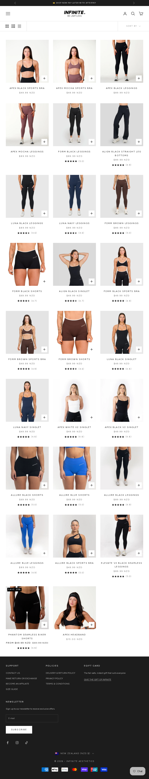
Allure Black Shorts (27, 495)
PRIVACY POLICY (54, 678)
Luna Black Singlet (122, 359)
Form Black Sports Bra (122, 291)
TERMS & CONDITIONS (58, 683)
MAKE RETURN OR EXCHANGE (21, 678)
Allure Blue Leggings (27, 563)
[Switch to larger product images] (7, 26)
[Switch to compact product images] (19, 26)
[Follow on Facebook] (7, 742)
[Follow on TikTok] (26, 742)
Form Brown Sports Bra (27, 359)
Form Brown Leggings (122, 223)
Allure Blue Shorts (74, 495)
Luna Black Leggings (27, 223)
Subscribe (19, 729)
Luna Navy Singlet (27, 427)
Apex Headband (74, 634)
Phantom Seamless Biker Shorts (27, 636)
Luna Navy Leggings (74, 223)
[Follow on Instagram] (17, 742)
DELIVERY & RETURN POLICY (60, 673)
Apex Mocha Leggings (27, 151)
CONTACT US (13, 673)
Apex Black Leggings (122, 88)
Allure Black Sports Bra (74, 563)
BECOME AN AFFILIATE (17, 683)
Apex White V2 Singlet (74, 427)
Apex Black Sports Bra (27, 88)
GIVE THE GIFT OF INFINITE (97, 679)
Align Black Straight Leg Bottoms (121, 153)
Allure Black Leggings (121, 495)
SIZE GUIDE (12, 689)
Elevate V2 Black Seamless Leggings (121, 565)
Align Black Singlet (74, 291)
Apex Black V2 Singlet (121, 427)
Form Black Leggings (74, 151)
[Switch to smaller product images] (13, 26)
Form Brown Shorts (74, 359)
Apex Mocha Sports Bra (74, 88)
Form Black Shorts (27, 291)
